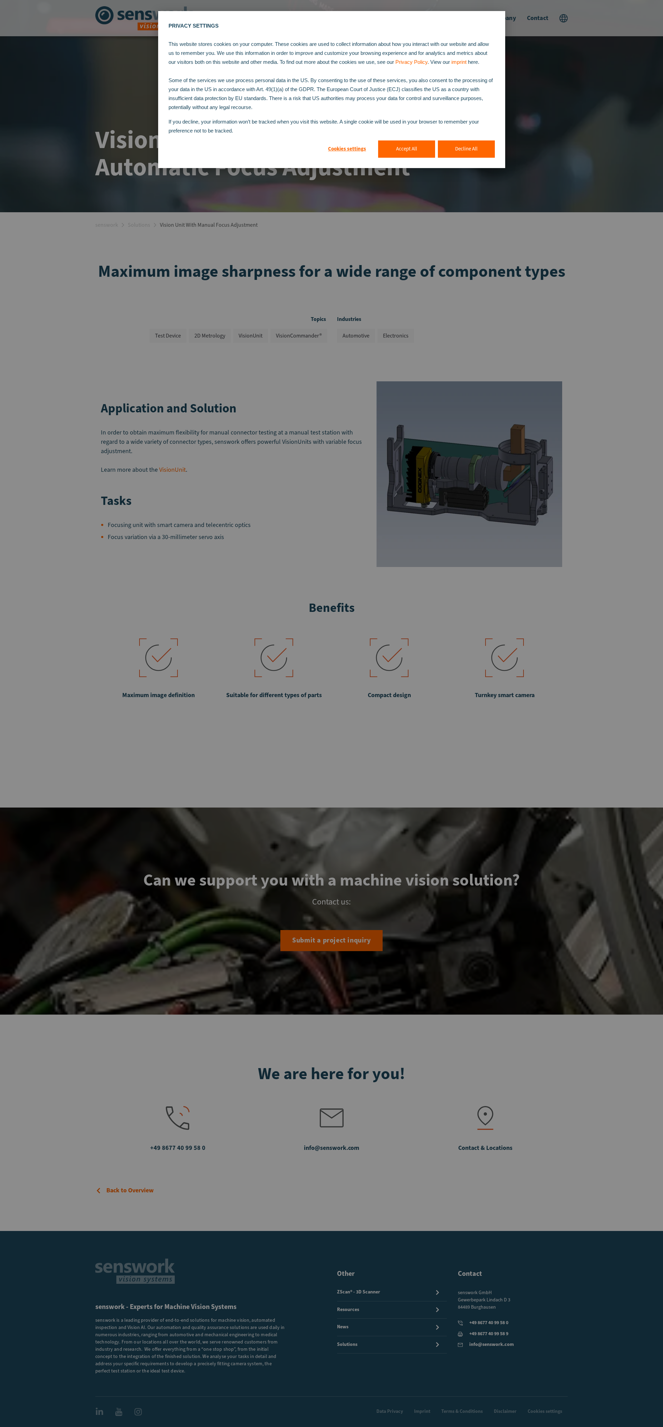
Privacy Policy (411, 62)
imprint (459, 62)
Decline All (466, 149)
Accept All (406, 149)
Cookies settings (347, 149)
